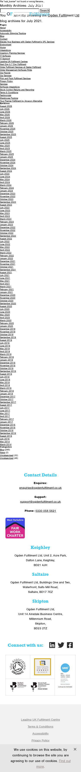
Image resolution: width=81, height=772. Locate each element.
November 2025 (7, 128)
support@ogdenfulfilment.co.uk (40, 502)
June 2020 (5, 312)
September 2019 (8, 337)
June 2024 (5, 176)
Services (4, 84)
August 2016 (6, 436)
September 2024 (8, 168)
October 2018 (6, 368)
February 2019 (7, 357)
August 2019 (6, 340)
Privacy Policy (6, 81)
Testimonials (5, 95)
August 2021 (6, 272)
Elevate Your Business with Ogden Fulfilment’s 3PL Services (27, 41)
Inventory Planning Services (12, 53)
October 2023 (6, 199)
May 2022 (5, 247)
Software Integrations (10, 86)
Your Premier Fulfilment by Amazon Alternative (21, 101)
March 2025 (5, 151)
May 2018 (5, 382)
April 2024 (5, 182)
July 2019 (5, 343)
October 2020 (6, 300)
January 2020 (6, 326)
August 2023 (6, 204)
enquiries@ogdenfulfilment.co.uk (40, 488)
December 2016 (7, 424)
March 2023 (5, 219)
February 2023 (7, 221)
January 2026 (6, 125)
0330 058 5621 (40, 5)
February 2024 (7, 187)
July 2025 (5, 140)
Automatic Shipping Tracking (13, 33)
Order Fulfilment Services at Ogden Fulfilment (20, 67)
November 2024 (7, 162)
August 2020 (6, 306)
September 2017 (8, 402)
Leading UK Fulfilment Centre (40, 719)
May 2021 (5, 281)
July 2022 (5, 241)
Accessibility (5, 30)
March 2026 (5, 120)
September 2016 (8, 433)
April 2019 (5, 351)
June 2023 (5, 210)
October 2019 (6, 334)
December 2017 (7, 396)
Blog (2, 36)
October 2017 (6, 399)
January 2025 (6, 156)
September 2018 (8, 371)
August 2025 (6, 137)
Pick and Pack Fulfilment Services (15, 78)
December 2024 (7, 159)
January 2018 (6, 393)
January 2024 (6, 190)
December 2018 (7, 362)
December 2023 (7, 193)
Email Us (67, 5)
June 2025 (5, 142)
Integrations (5, 50)
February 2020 (7, 323)
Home (3, 47)
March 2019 (5, 354)
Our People (5, 72)
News (2, 452)
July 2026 (5, 109)
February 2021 (7, 289)
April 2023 (5, 216)
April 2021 (5, 283)
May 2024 (5, 179)
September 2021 (8, 269)
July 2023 (5, 207)
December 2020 (7, 295)
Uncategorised (6, 455)
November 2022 (7, 230)
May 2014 (5, 441)
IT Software (5, 55)
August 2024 (6, 171)
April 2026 (5, 117)
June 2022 (5, 244)
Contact (3, 39)
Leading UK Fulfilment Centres (14, 61)
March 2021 (5, 286)
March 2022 (5, 252)
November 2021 (7, 264)
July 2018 (5, 376)
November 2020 (7, 297)
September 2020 (8, 303)
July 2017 (5, 407)
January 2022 (6, 258)
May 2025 (5, 145)
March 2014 (5, 444)
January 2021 (6, 292)
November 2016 (7, 427)
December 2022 (7, 227)
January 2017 (6, 421)
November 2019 (7, 331)
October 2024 (6, 165)
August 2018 (6, 374)
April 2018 (5, 385)
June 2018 (5, 379)
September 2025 (8, 134)
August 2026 (6, 106)
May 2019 (5, 348)
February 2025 (7, 154)
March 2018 (5, 388)
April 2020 (5, 317)
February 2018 (7, 390)
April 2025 (5, 148)
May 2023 (5, 213)
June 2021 (5, 278)
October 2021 (6, 266)
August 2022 (6, 238)
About (3, 27)
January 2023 (6, 224)
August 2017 (6, 405)
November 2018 (7, 365)
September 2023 (8, 202)
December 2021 (7, 261)
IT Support (5, 58)
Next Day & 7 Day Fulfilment (13, 64)
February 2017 (7, 419)
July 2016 (5, 438)
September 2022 (8, 235)
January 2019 (6, 359)
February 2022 (7, 255)
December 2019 (7, 328)
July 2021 (5, 275)
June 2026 (5, 111)
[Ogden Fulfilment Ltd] (27, 13)
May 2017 (5, 413)
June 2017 (5, 410)
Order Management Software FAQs (16, 70)
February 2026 (7, 123)
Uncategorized (6, 458)
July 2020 (5, 309)
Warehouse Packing (9, 98)
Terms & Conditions (9, 92)
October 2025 (6, 131)
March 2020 (5, 320)
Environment (5, 44)
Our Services (5, 75)
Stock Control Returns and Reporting (17, 89)
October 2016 (6, 430)
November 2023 (7, 196)
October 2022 (6, 233)
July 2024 (5, 173)
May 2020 (5, 314)
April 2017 (5, 416)
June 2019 (5, 345)
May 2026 (5, 114)
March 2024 (5, 185)
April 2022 (5, 250)
